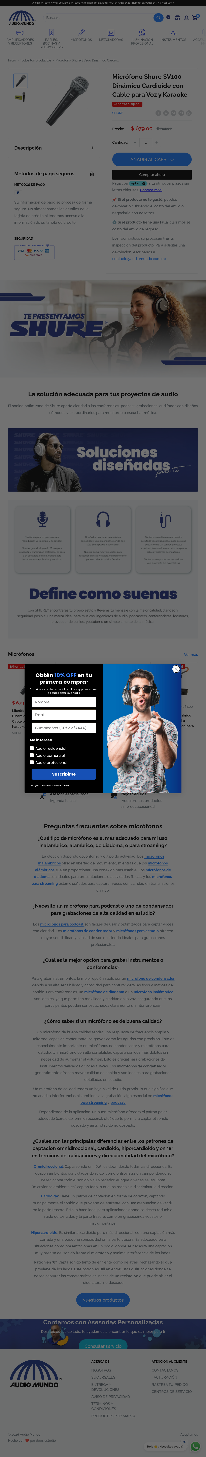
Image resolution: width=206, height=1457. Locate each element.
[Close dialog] (176, 669)
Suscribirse (64, 774)
